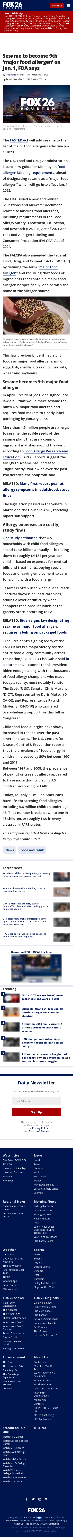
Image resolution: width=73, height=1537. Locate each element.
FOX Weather (10, 1289)
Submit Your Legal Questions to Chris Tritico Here (44, 1229)
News (45, 74)
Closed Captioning (44, 1415)
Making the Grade (43, 1206)
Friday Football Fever (45, 1283)
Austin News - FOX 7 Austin (14, 1215)
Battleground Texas (13, 1348)
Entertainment (14, 1357)
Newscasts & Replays (14, 1168)
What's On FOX (42, 1380)
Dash (37, 1274)
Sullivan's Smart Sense (46, 1188)
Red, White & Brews (45, 1306)
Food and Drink (32, 850)
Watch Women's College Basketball (13, 1472)
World (37, 1172)
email (46, 1499)
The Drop (8, 1362)
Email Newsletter (43, 1384)
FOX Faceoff (40, 1314)
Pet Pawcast (41, 1327)
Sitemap (38, 1192)
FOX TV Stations (33, 74)
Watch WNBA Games (14, 1477)
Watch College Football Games (15, 1442)
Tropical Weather (12, 1265)
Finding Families (42, 1214)
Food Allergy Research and (46, 451)
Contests (8, 1388)
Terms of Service (39, 1131)
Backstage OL (10, 1370)
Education (11, 457)
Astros (37, 1254)
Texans (38, 1258)
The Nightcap (10, 1309)
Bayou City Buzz (12, 1337)
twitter (33, 1499)
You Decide (40, 1176)
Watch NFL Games (13, 1436)
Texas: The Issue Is (13, 1333)
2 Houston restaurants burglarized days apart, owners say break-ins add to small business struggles (25, 921)
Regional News (14, 1201)
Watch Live (57, 6)
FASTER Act (19, 140)
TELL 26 (7, 1164)
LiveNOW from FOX (13, 1172)
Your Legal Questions (45, 1236)
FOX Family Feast (43, 1241)
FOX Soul (8, 1180)
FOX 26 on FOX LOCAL (15, 1160)
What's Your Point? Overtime (13, 1327)
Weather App (10, 1281)
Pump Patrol (9, 1285)
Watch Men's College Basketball (14, 1465)
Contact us (40, 1362)
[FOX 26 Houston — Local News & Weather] (12, 5)
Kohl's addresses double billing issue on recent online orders (24, 890)
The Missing (40, 1331)
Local (37, 1160)
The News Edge (11, 1313)
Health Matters (42, 1218)
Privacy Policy (40, 1128)
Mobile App (40, 1399)
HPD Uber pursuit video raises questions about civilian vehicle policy (24, 935)
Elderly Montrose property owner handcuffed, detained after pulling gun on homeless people (26, 906)
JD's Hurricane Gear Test (13, 1271)
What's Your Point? (13, 1322)
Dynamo (38, 1270)
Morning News (45, 1201)
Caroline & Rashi (43, 1302)
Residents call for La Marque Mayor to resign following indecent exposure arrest (27, 874)
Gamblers (39, 1279)
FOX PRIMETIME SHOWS (12, 1383)
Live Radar (8, 1254)
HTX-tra (40, 1428)
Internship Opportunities (41, 1394)
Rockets (38, 1262)
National (38, 1168)
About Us (41, 1357)
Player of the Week (44, 1287)
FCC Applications (43, 1419)
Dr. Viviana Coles (43, 1210)
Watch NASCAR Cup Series (14, 1453)
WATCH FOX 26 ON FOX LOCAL (44, 1375)
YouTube (8, 1176)
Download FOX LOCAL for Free (31, 952)
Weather (9, 1250)
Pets (36, 1222)
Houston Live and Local (12, 1343)
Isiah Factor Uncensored (9, 1304)
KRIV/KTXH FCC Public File (46, 1409)
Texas (37, 1164)
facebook (27, 1499)
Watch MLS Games (13, 1481)
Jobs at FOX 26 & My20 (46, 1388)
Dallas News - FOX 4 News (14, 1208)
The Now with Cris (13, 1366)
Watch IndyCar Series (14, 1459)
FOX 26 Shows (13, 1298)
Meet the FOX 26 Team (43, 1367)
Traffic (6, 1276)
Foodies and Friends (45, 1323)
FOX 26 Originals (46, 1298)
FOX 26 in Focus (43, 1310)
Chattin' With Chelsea (14, 1318)
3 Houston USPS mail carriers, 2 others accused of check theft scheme (42, 1027)
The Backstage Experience (11, 1376)
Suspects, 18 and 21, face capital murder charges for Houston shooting (42, 1012)
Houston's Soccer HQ (45, 1335)
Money (37, 1180)
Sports (39, 1250)
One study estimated (20, 538)
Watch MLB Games (13, 1447)
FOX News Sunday (44, 1184)
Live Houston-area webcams (13, 1260)
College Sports (42, 1266)
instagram (39, 1499)
